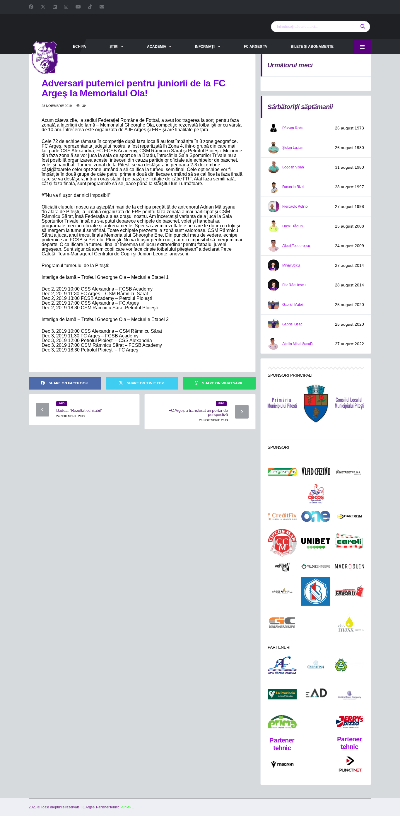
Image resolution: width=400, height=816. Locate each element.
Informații (205, 47)
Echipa (79, 47)
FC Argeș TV (255, 47)
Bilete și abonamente (312, 47)
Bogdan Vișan (293, 167)
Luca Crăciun (292, 226)
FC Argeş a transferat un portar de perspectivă (198, 412)
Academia (156, 47)
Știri (114, 47)
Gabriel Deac (292, 324)
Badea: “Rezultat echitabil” (79, 410)
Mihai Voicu (291, 265)
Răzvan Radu (292, 128)
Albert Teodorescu (296, 246)
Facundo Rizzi (293, 187)
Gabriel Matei (292, 305)
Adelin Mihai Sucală (297, 344)
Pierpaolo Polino (295, 206)
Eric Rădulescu (294, 285)
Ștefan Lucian (292, 148)
